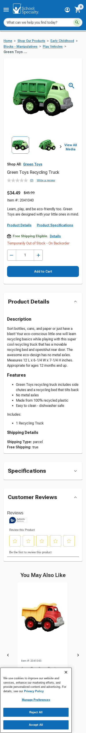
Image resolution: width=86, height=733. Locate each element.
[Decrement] (11, 255)
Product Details (19, 225)
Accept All (36, 724)
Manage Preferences (36, 699)
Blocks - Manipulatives (20, 47)
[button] (67, 10)
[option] (20, 153)
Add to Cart (43, 271)
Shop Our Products (31, 41)
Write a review (46, 180)
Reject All (36, 712)
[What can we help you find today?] (77, 22)
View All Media (70, 147)
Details (55, 236)
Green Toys (32, 164)
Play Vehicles (53, 47)
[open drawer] (6, 9)
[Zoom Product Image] (71, 85)
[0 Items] (77, 9)
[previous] (8, 656)
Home (8, 41)
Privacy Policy (34, 691)
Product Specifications (55, 225)
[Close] (66, 672)
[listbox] (34, 153)
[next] (60, 147)
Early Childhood (62, 41)
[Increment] (38, 255)
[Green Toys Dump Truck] (43, 620)
